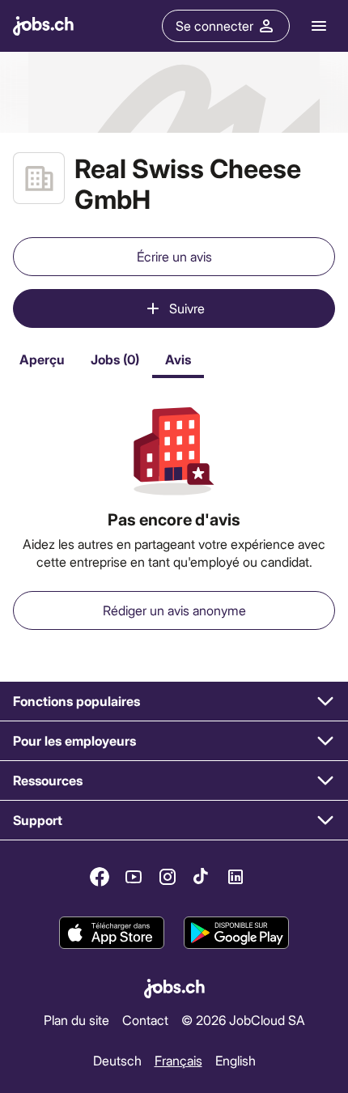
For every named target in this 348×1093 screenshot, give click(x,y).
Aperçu (42, 359)
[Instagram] (167, 876)
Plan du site (76, 1019)
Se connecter (214, 25)
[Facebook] (99, 876)
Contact (145, 1019)
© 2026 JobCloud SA (243, 1019)
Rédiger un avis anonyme (174, 610)
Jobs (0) (115, 359)
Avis (178, 359)
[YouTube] (133, 876)
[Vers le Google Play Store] (236, 933)
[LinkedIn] (235, 876)
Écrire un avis (174, 256)
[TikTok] (201, 876)
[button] (174, 701)
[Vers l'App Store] (111, 933)
